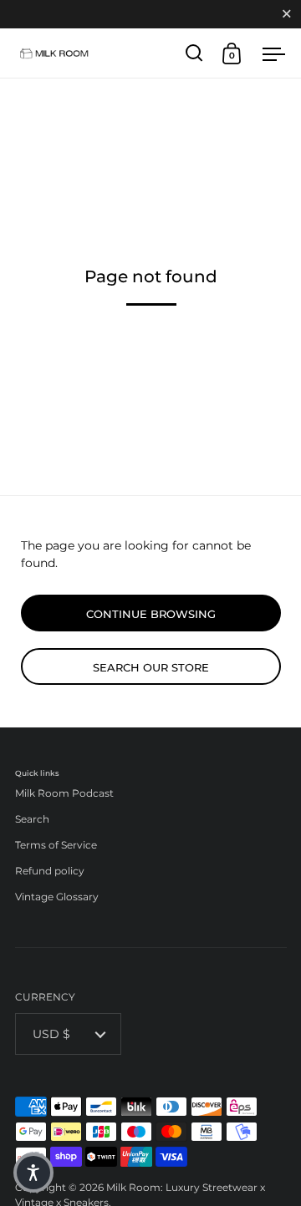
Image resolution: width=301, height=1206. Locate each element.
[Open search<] (194, 53)
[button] (33, 1173)
